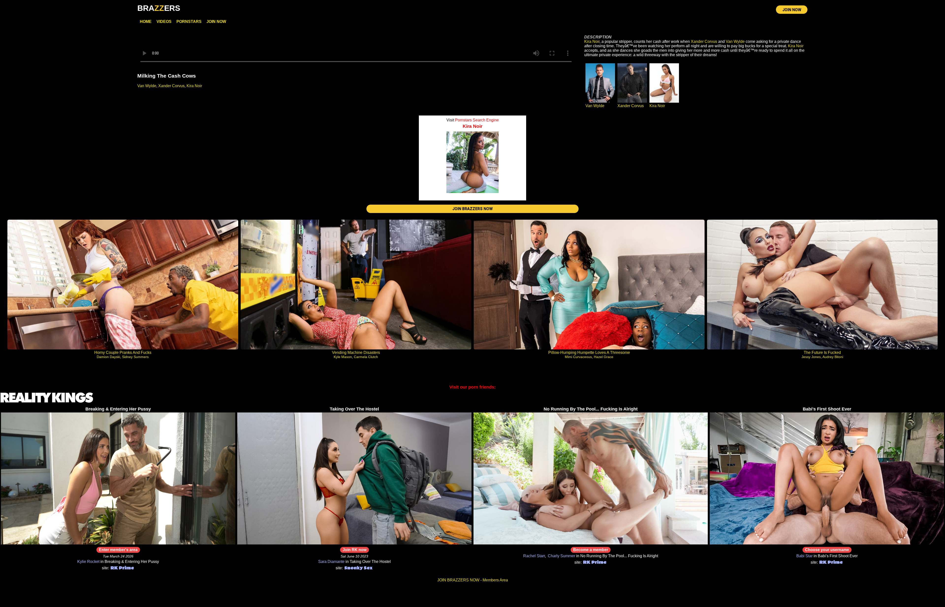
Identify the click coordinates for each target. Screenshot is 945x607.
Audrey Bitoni (832, 357)
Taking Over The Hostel (354, 409)
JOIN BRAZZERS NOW (472, 208)
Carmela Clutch (366, 357)
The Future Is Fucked (822, 352)
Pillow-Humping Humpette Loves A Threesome (589, 352)
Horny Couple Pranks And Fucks (122, 352)
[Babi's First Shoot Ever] (827, 543)
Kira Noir (194, 86)
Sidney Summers (135, 357)
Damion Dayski (108, 357)
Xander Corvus (171, 86)
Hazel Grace (603, 357)
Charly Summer (561, 556)
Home (146, 21)
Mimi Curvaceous (578, 357)
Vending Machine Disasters (356, 352)
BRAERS (158, 8)
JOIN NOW (791, 9)
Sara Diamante (331, 561)
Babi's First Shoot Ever (827, 409)
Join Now (216, 21)
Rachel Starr (534, 556)
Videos (164, 21)
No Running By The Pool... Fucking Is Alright (591, 409)
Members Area (495, 580)
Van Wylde (146, 86)
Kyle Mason (343, 357)
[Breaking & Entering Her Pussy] (118, 543)
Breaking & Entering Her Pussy (118, 409)
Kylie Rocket (88, 561)
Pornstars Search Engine (477, 120)
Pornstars (189, 21)
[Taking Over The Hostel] (354, 543)
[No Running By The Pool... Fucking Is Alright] (590, 543)
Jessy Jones (811, 357)
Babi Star (804, 556)
